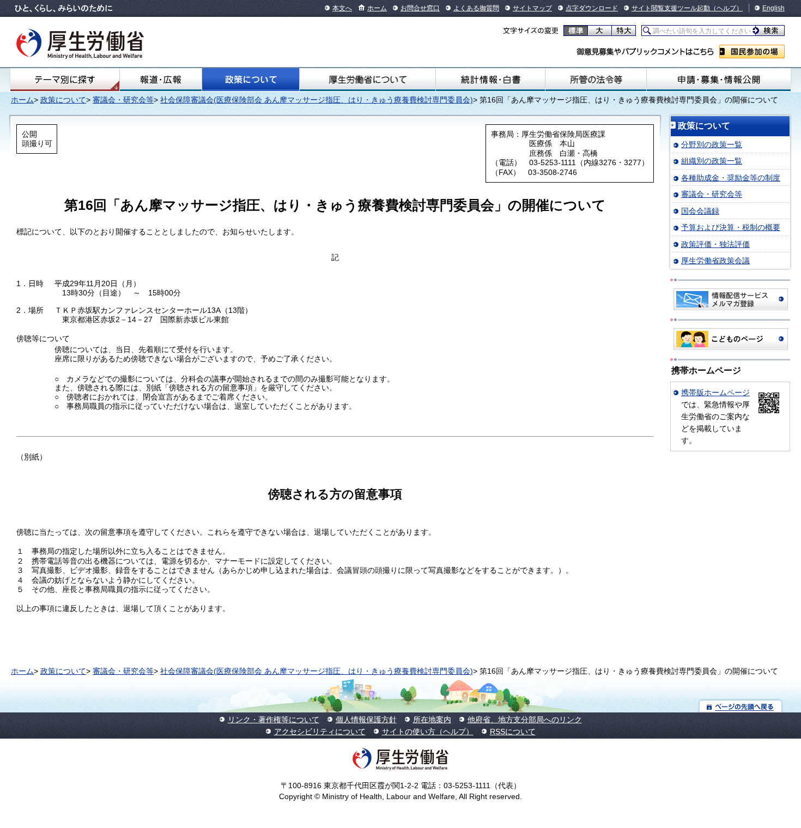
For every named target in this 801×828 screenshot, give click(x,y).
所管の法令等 (595, 79)
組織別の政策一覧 (711, 160)
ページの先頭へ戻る (741, 706)
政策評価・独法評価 (715, 244)
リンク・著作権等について (273, 719)
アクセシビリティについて (320, 731)
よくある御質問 (476, 8)
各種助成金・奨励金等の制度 (730, 177)
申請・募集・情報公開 (719, 79)
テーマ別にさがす (65, 79)
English (773, 8)
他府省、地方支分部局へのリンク (525, 719)
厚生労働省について (368, 79)
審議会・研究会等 (123, 99)
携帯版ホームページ (715, 392)
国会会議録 (700, 211)
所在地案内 (432, 719)
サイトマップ (532, 8)
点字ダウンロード (592, 8)
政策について (250, 79)
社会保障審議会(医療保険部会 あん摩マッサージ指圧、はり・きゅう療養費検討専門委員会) (316, 99)
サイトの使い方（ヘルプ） (428, 731)
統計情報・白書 (490, 79)
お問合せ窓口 (420, 8)
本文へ (342, 8)
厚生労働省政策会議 (715, 260)
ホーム (377, 8)
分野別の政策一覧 (711, 144)
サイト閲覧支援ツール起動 (671, 8)
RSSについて (513, 731)
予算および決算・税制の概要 (730, 227)
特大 (623, 30)
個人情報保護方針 (366, 719)
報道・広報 (160, 79)
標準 (575, 30)
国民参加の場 (752, 51)
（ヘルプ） (726, 8)
